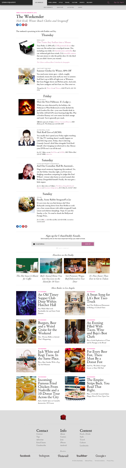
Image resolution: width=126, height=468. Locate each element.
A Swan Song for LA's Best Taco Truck (98, 298)
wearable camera (70, 53)
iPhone (63, 442)
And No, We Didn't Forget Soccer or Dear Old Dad (96, 366)
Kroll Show (54, 152)
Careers (63, 437)
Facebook (25, 456)
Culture (74, 2)
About (62, 434)
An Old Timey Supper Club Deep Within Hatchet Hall (48, 299)
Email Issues (41, 442)
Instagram (44, 456)
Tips (38, 437)
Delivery (89, 2)
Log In (122, 2)
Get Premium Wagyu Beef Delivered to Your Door (75, 278)
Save (23, 25)
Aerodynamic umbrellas (63, 50)
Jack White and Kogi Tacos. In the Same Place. (48, 355)
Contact (39, 434)
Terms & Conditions (99, 460)
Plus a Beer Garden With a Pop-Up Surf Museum (49, 363)
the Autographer (65, 62)
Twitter (82, 456)
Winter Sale (50, 88)
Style (61, 2)
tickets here (49, 154)
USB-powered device (63, 45)
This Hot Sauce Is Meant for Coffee (27, 277)
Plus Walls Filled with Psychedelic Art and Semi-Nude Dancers (49, 311)
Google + (101, 456)
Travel (67, 2)
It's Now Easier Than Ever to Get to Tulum (98, 277)
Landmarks (84, 445)
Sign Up (116, 2)
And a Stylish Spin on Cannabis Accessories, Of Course (49, 402)
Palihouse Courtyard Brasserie (62, 122)
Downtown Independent (51, 188)
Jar (45, 220)
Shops (80, 7)
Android (63, 445)
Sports (82, 2)
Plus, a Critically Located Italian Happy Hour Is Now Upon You (98, 395)
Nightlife (60, 7)
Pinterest (63, 456)
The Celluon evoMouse (43, 62)
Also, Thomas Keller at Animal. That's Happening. (49, 338)
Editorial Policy (88, 460)
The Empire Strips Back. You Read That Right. (98, 385)
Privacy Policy (110, 460)
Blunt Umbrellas (55, 62)
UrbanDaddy (9, 2)
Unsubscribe (41, 445)
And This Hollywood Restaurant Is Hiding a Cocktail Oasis (98, 306)
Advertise (39, 439)
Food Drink (52, 2)
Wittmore (58, 88)
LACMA (61, 152)
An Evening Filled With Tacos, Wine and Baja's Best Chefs (97, 329)
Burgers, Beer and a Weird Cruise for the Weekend (47, 328)
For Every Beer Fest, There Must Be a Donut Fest (97, 356)
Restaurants (48, 7)
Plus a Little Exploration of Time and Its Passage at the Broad (98, 341)
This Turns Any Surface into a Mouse (54, 42)
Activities (70, 7)
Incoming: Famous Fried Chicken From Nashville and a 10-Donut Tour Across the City (49, 388)
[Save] (26, 25)
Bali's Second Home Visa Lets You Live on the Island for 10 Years (51, 278)
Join (61, 439)
